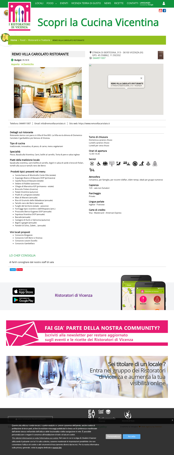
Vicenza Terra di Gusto (86, 3)
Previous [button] (8, 92)
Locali (39, 3)
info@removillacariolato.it (53, 123)
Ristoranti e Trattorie (39, 40)
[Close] (141, 78)
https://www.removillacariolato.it (94, 123)
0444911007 (99, 58)
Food (22, 40)
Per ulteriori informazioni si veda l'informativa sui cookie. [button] (35, 438)
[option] (48, 92)
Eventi (64, 3)
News (107, 3)
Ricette (119, 3)
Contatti (132, 3)
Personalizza (113, 436)
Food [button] (50, 3)
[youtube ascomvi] (160, 10)
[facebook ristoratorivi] (164, 10)
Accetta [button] (131, 436)
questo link (57, 447)
